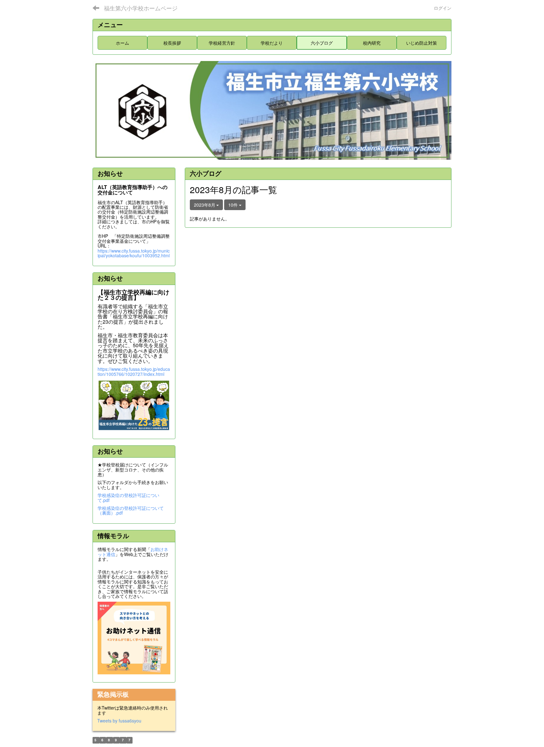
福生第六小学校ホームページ (141, 8)
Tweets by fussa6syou (119, 720)
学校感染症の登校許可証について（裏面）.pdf (131, 510)
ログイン (442, 8)
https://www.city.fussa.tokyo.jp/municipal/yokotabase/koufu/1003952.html (134, 253)
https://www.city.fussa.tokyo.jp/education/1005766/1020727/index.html (134, 371)
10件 (233, 205)
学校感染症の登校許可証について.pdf (128, 497)
